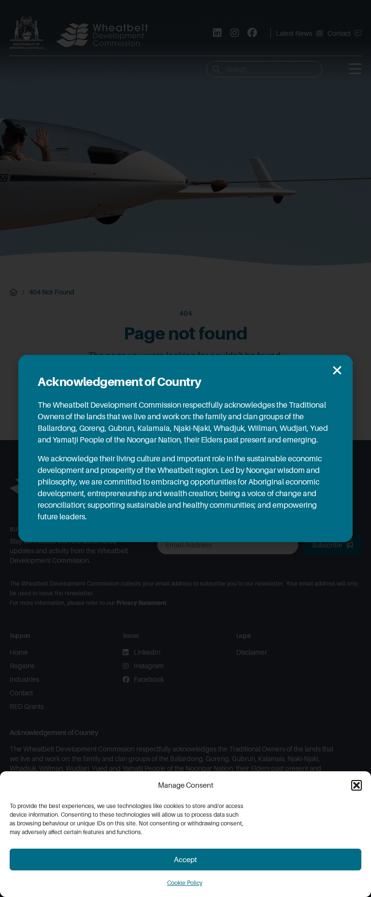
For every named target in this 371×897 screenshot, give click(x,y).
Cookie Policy (184, 883)
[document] (185, 448)
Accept (185, 860)
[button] (356, 785)
